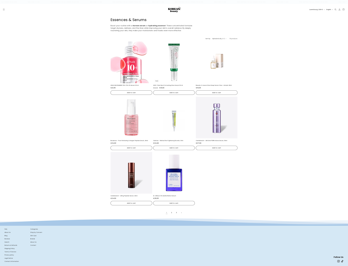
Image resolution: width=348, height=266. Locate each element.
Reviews (7, 239)
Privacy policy (9, 255)
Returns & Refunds (11, 245)
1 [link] (166, 213)
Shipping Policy (10, 248)
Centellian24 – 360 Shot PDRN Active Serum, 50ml (211, 140)
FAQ (6, 229)
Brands (32, 239)
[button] (4, 10)
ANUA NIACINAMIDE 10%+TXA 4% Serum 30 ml (125, 85)
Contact (33, 245)
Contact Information (12, 261)
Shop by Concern (36, 232)
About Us (8, 232)
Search (7, 242)
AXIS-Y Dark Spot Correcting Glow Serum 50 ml (168, 85)
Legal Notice (9, 258)
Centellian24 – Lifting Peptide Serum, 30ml (124, 196)
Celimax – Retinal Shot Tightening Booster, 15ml (168, 140)
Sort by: (208, 39)
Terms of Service (10, 252)
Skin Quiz (33, 236)
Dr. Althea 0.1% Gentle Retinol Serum (164, 196)
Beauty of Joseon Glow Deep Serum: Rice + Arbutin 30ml (214, 85)
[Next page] (181, 213)
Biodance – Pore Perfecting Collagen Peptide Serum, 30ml (129, 140)
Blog (6, 236)
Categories (34, 229)
